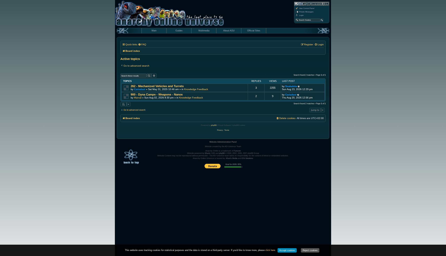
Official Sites (253, 30)
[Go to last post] (299, 86)
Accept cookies (287, 250)
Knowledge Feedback (196, 89)
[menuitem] (142, 44)
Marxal (137, 97)
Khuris (207, 153)
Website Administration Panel (223, 142)
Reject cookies (310, 250)
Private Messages (306, 12)
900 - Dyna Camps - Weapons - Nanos (157, 94)
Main (154, 30)
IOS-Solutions (247, 158)
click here (270, 250)
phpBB (214, 125)
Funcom (237, 151)
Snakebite (291, 86)
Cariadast (139, 89)
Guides (179, 30)
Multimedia (203, 30)
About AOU (228, 30)
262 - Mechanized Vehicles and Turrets (157, 86)
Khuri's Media (231, 158)
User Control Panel (306, 8)
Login (301, 15)
